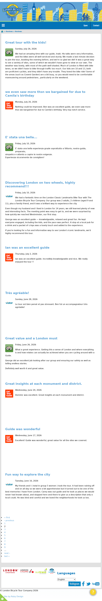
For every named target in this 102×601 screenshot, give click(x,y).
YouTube (96, 584)
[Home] (12, 10)
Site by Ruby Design (13, 596)
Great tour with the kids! (25, 42)
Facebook (83, 584)
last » (7, 556)
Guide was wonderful (22, 429)
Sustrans (41, 571)
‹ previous (9, 520)
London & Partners (10, 571)
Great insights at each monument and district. (43, 383)
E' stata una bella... (21, 137)
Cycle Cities (51, 571)
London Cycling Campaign (27, 571)
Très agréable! (17, 293)
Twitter (88, 584)
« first (7, 517)
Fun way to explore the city (27, 474)
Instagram (74, 584)
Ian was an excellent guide (27, 247)
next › (7, 553)
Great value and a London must (31, 338)
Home (2, 31)
